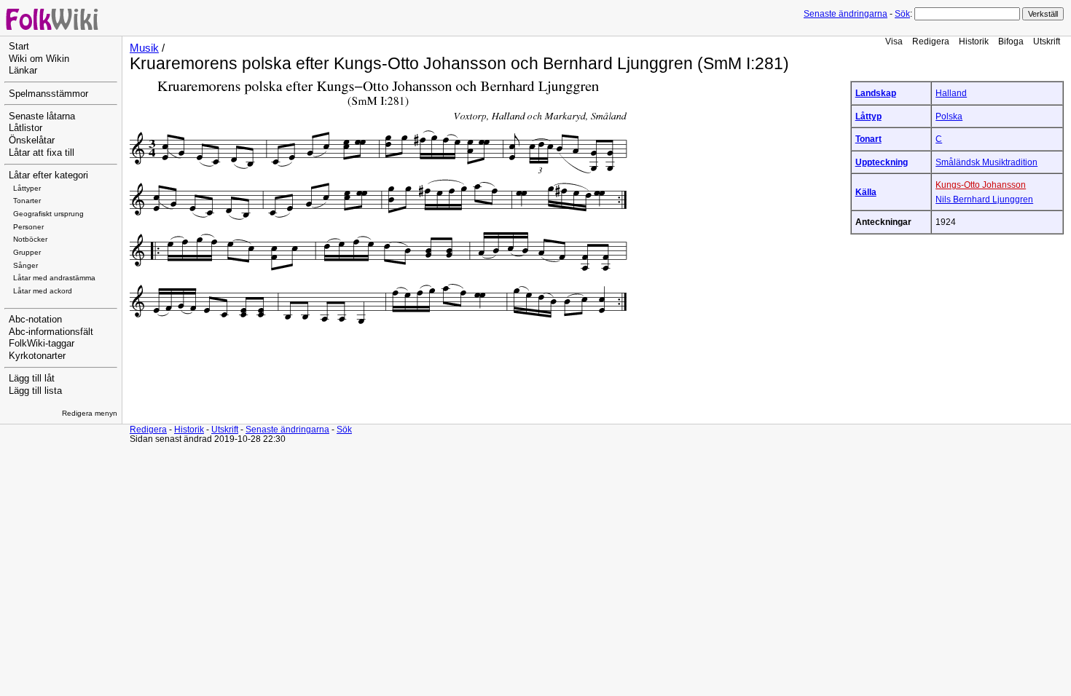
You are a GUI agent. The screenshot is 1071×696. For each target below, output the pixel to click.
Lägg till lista (35, 391)
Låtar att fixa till (41, 153)
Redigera (930, 41)
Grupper (27, 252)
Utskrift (1046, 41)
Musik (144, 48)
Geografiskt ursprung (48, 214)
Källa (865, 192)
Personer (28, 227)
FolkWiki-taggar (41, 344)
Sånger (25, 265)
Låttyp (868, 116)
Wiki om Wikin (39, 59)
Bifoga (1011, 41)
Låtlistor (25, 128)
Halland (951, 93)
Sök (902, 14)
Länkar (23, 71)
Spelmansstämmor (48, 94)
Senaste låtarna (42, 116)
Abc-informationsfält (51, 332)
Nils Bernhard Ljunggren (984, 199)
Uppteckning (881, 162)
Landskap (875, 93)
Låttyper (27, 188)
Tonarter (27, 201)
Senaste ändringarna (845, 14)
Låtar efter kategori (48, 175)
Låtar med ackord (42, 291)
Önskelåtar (32, 140)
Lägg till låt (32, 378)
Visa (894, 41)
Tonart (868, 138)
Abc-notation (35, 320)
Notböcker (30, 239)
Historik (974, 41)
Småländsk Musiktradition (986, 162)
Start (19, 46)
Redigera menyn (89, 413)
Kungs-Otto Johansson (980, 184)
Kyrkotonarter (37, 356)
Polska (948, 116)
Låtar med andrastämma (54, 278)
